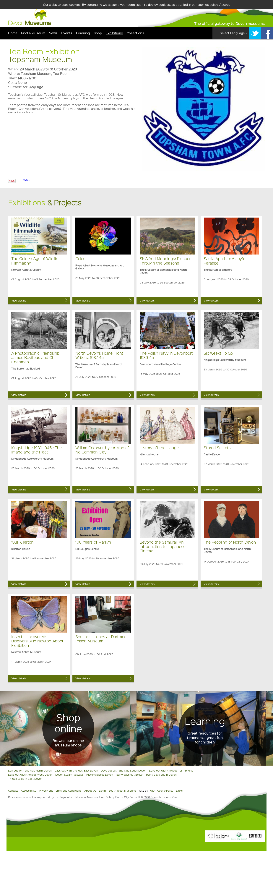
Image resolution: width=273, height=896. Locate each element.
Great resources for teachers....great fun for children (205, 737)
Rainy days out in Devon (161, 774)
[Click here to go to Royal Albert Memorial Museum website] (255, 838)
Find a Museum (33, 33)
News (53, 33)
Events (66, 33)
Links (179, 790)
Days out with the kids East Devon (76, 770)
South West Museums (122, 790)
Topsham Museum (40, 59)
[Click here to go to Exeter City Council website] (239, 838)
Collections (135, 33)
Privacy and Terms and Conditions (60, 790)
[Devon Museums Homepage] (29, 24)
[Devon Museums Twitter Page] (255, 33)
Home (12, 33)
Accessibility (28, 790)
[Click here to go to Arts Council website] (218, 838)
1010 (152, 790)
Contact (13, 790)
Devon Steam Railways (69, 774)
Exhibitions (114, 33)
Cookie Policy (165, 790)
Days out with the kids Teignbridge (171, 770)
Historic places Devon (99, 774)
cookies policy (207, 5)
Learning (83, 33)
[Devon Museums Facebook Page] (267, 33)
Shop (98, 33)
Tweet (26, 180)
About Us (90, 790)
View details (18, 300)
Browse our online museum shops (68, 742)
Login (102, 790)
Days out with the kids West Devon (30, 774)
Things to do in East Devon (25, 778)
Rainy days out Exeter (129, 774)
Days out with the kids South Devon (123, 770)
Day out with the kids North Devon (30, 770)
